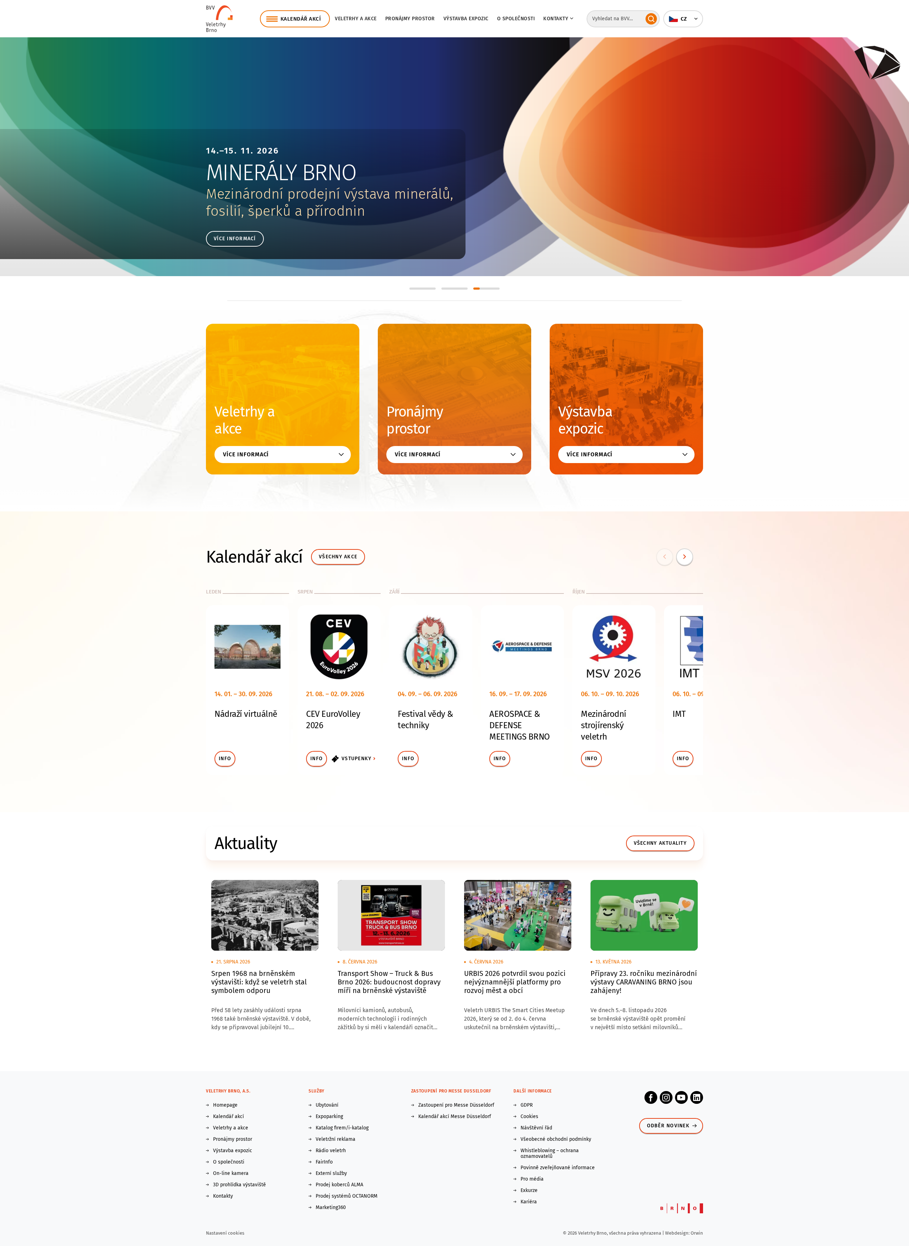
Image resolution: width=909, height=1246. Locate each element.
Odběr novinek (668, 1126)
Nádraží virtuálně (245, 714)
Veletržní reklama (335, 1139)
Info (225, 759)
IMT (679, 714)
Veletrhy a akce (356, 19)
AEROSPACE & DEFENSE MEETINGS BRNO (519, 725)
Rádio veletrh (331, 1151)
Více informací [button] (246, 454)
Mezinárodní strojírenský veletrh (603, 725)
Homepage (225, 1105)
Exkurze (529, 1190)
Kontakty (223, 1196)
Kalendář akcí (228, 1116)
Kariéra (529, 1202)
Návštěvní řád (536, 1128)
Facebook (650, 1097)
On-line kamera (231, 1173)
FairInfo (324, 1162)
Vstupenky (356, 759)
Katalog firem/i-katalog (342, 1128)
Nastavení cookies (225, 1233)
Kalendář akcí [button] (301, 19)
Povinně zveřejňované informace (558, 1168)
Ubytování (327, 1105)
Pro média (532, 1179)
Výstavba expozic (466, 19)
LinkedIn (696, 1097)
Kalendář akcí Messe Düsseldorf (454, 1116)
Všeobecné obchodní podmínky (556, 1139)
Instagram (666, 1097)
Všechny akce (338, 557)
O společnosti (516, 19)
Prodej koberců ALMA (339, 1185)
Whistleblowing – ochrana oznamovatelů (550, 1153)
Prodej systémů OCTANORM (346, 1196)
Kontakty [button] (555, 19)
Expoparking (329, 1116)
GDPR (527, 1105)
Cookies (529, 1116)
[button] (683, 18)
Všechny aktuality (660, 843)
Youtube (681, 1097)
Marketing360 (331, 1207)
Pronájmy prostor (410, 19)
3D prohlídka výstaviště (239, 1185)
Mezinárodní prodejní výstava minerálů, (329, 194)
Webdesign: (678, 1233)
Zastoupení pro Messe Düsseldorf (456, 1105)
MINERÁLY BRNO (281, 172)
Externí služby (331, 1173)
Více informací (235, 239)
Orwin (697, 1233)
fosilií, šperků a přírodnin (285, 211)
